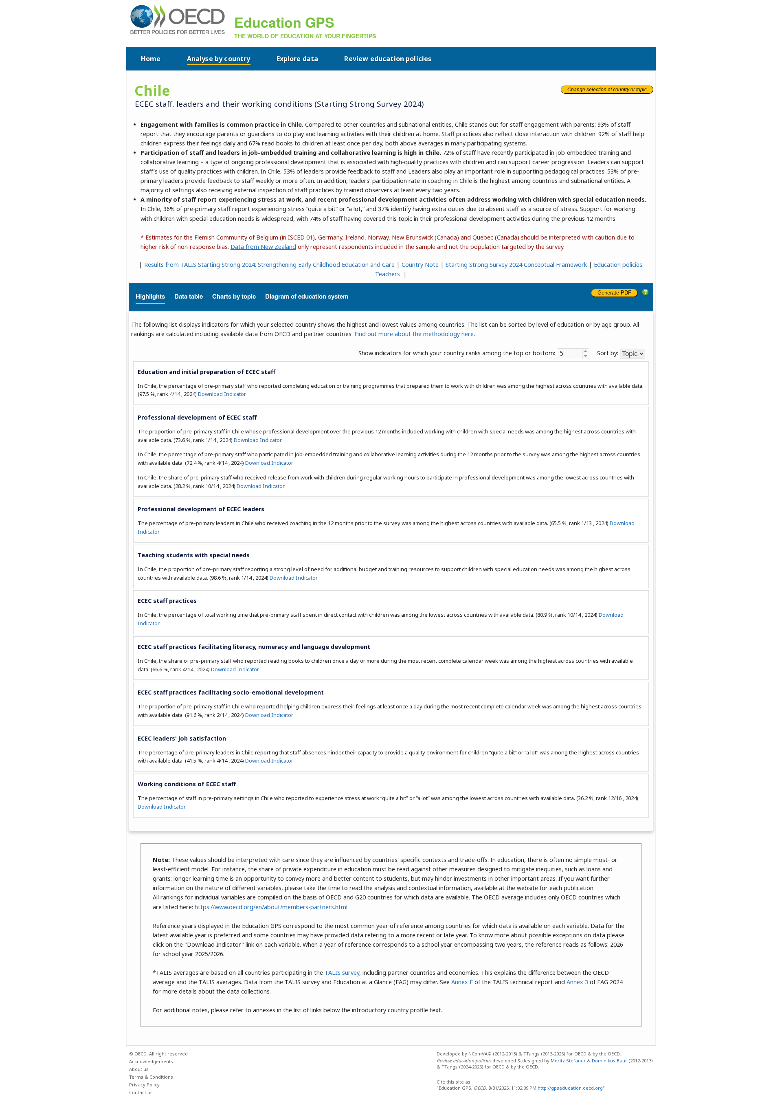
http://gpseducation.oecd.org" (570, 1088)
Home (151, 58)
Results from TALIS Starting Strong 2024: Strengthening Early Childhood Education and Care (269, 264)
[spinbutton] (570, 353)
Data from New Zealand (263, 247)
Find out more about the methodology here (414, 334)
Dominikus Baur (609, 1060)
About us (139, 1069)
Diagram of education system (306, 296)
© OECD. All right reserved (158, 1054)
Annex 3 (577, 982)
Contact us (141, 1092)
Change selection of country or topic (607, 89)
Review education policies (387, 58)
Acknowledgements (151, 1061)
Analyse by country (218, 58)
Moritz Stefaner (568, 1060)
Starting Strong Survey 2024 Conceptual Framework (516, 264)
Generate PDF (614, 293)
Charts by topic (234, 296)
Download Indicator (222, 394)
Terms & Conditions (151, 1077)
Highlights (150, 296)
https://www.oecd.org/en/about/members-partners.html (271, 907)
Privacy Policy (144, 1085)
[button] (585, 351)
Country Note (420, 264)
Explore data (298, 58)
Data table (188, 296)
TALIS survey (342, 972)
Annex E (462, 982)
